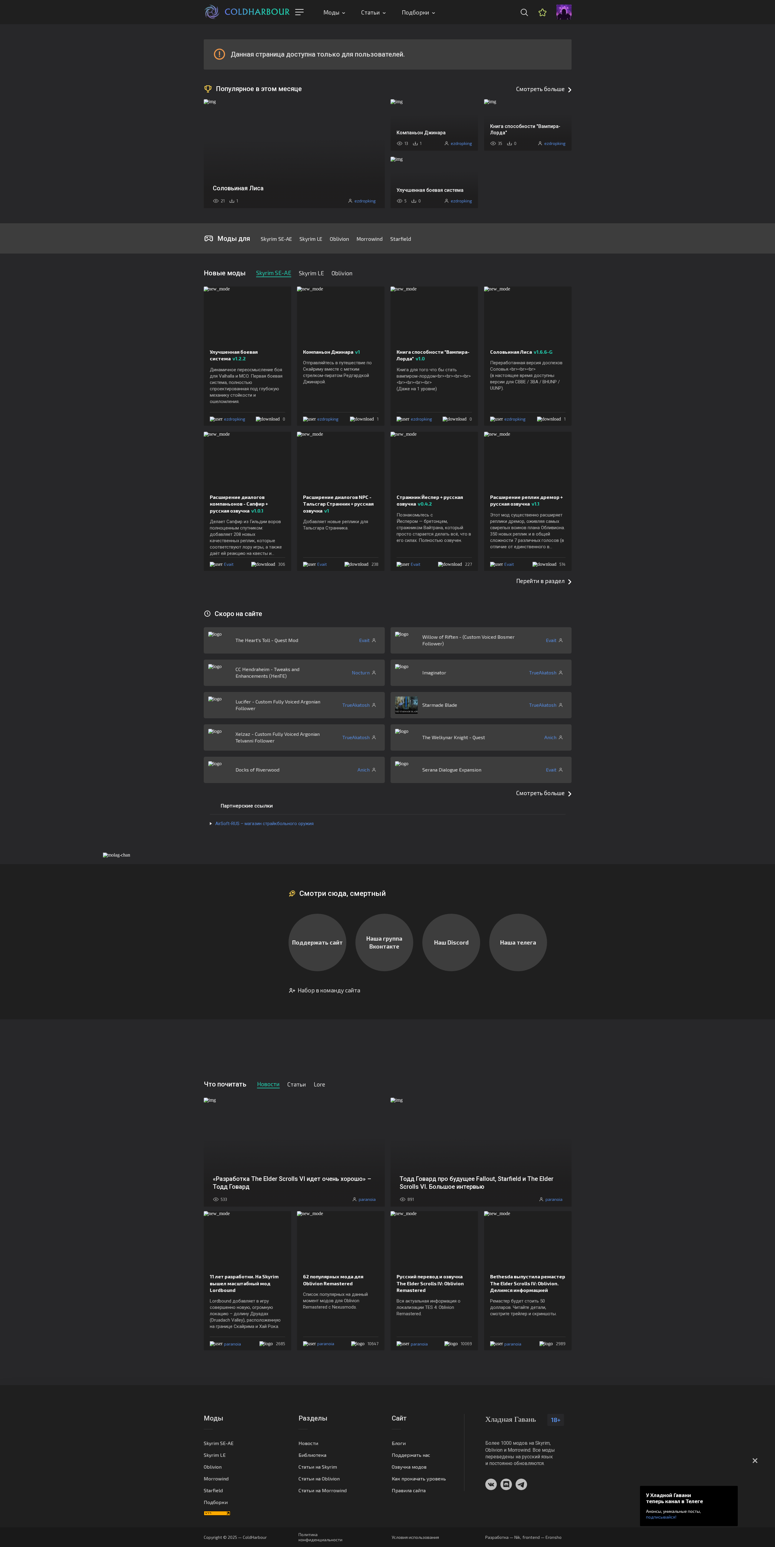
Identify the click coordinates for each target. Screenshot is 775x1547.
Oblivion (339, 239)
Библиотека (312, 1455)
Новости (308, 1443)
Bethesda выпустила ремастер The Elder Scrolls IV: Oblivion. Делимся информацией (527, 1283)
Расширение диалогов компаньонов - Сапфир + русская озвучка (239, 503)
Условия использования (415, 1537)
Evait (229, 564)
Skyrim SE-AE (276, 239)
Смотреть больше (540, 88)
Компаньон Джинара (331, 352)
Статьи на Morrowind (322, 1490)
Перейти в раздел (540, 580)
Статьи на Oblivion (319, 1478)
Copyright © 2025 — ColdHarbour (235, 1537)
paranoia (232, 1343)
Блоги (399, 1443)
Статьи (370, 12)
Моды (331, 12)
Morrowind (370, 239)
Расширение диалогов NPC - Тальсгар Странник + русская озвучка (338, 503)
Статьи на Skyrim (317, 1467)
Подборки (415, 12)
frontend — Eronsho (542, 1537)
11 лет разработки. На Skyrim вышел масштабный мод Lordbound (244, 1283)
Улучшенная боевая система (234, 355)
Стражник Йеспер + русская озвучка (430, 500)
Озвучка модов (409, 1467)
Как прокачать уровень (419, 1478)
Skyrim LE (310, 239)
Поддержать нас (411, 1455)
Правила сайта (409, 1490)
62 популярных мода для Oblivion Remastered (333, 1279)
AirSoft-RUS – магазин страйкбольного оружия (264, 823)
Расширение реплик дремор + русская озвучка (526, 500)
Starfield (400, 239)
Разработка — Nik (502, 1537)
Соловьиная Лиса (521, 352)
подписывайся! (661, 1516)
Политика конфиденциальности (320, 1537)
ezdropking (234, 418)
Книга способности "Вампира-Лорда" (433, 355)
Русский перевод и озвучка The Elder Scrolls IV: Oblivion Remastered (430, 1283)
